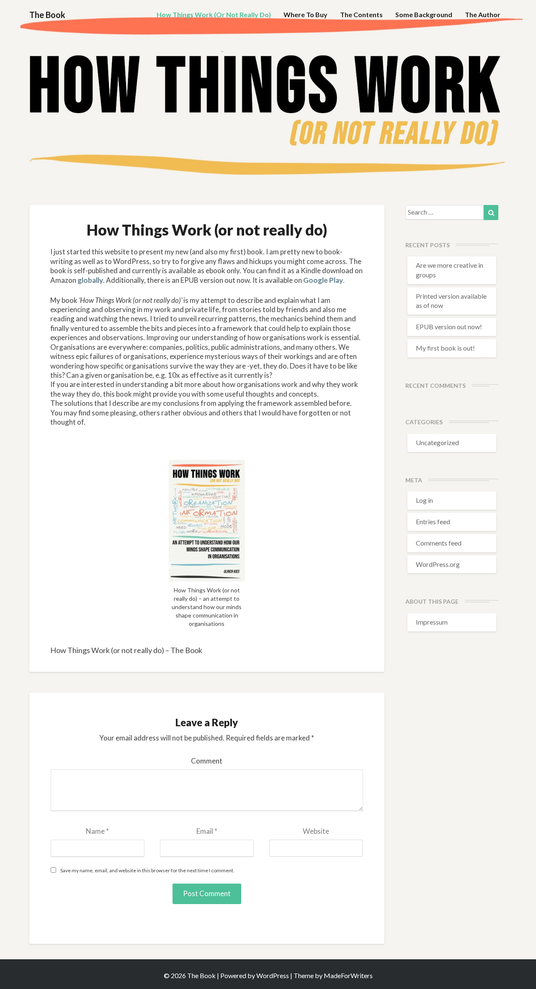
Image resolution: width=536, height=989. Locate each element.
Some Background (423, 14)
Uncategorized (437, 442)
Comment (206, 760)
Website (316, 831)
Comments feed (438, 543)
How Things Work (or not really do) (214, 14)
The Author (482, 14)
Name (97, 831)
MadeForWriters (348, 975)
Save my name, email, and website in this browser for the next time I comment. (147, 870)
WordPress (272, 975)
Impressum (432, 622)
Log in (424, 500)
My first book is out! (445, 348)
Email (206, 831)
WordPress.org (438, 564)
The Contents (361, 14)
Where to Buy (305, 14)
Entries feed (433, 521)
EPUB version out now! (449, 327)
